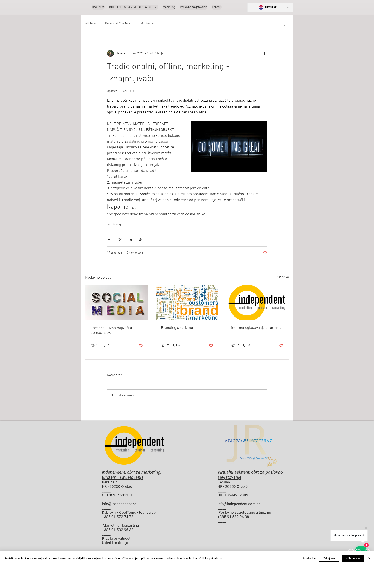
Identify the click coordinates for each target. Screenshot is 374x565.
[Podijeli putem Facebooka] (109, 239)
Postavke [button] (309, 558)
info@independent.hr (119, 504)
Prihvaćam (352, 558)
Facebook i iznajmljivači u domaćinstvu (111, 330)
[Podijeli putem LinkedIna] (130, 239)
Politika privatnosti (211, 558)
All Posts (91, 24)
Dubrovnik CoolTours (118, 24)
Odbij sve (329, 558)
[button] (283, 24)
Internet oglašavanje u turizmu (256, 328)
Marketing (147, 24)
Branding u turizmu (177, 328)
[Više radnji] (264, 53)
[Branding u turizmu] (187, 302)
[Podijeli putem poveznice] (141, 239)
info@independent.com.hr (239, 504)
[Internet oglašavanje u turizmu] (257, 302)
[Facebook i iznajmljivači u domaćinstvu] (116, 302)
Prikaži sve (282, 277)
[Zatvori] (368, 558)
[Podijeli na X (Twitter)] (120, 239)
